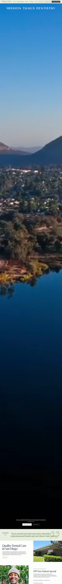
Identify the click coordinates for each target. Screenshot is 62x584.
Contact (36, 1)
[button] (15, 2)
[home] (6, 2)
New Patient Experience (20, 1)
